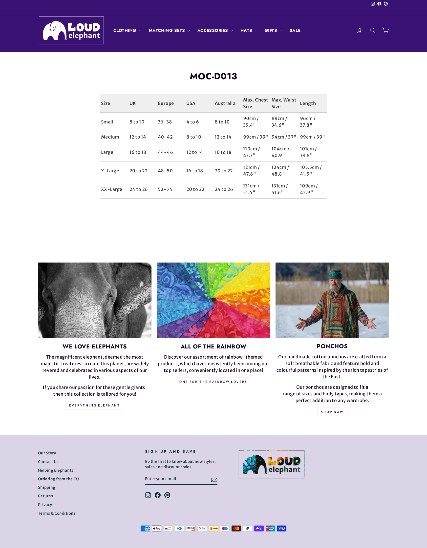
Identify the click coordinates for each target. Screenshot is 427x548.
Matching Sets (167, 30)
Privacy (45, 504)
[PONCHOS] (332, 300)
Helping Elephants (55, 470)
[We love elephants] (94, 300)
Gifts (271, 30)
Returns (45, 496)
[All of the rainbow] (213, 300)
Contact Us (48, 461)
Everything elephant (94, 405)
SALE (295, 30)
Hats (247, 30)
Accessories (213, 30)
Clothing (125, 30)
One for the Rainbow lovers (213, 382)
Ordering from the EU (58, 479)
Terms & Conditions (56, 513)
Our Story (47, 453)
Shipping (46, 487)
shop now (332, 412)
